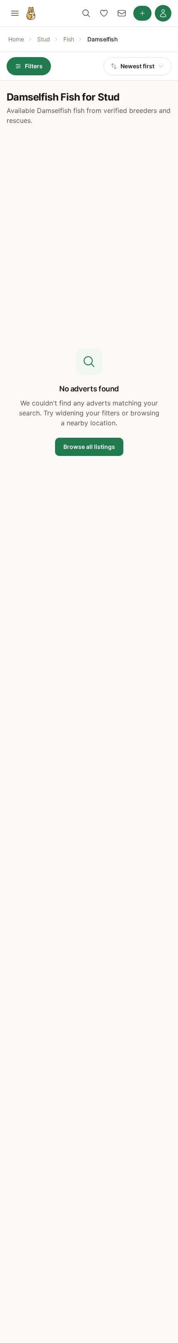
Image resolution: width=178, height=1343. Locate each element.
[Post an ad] (142, 13)
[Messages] (121, 13)
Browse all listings (89, 446)
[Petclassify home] (30, 13)
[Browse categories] (15, 13)
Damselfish (102, 39)
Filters (34, 66)
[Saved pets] (104, 13)
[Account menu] (163, 13)
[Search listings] (86, 13)
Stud (43, 39)
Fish (68, 39)
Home (16, 39)
